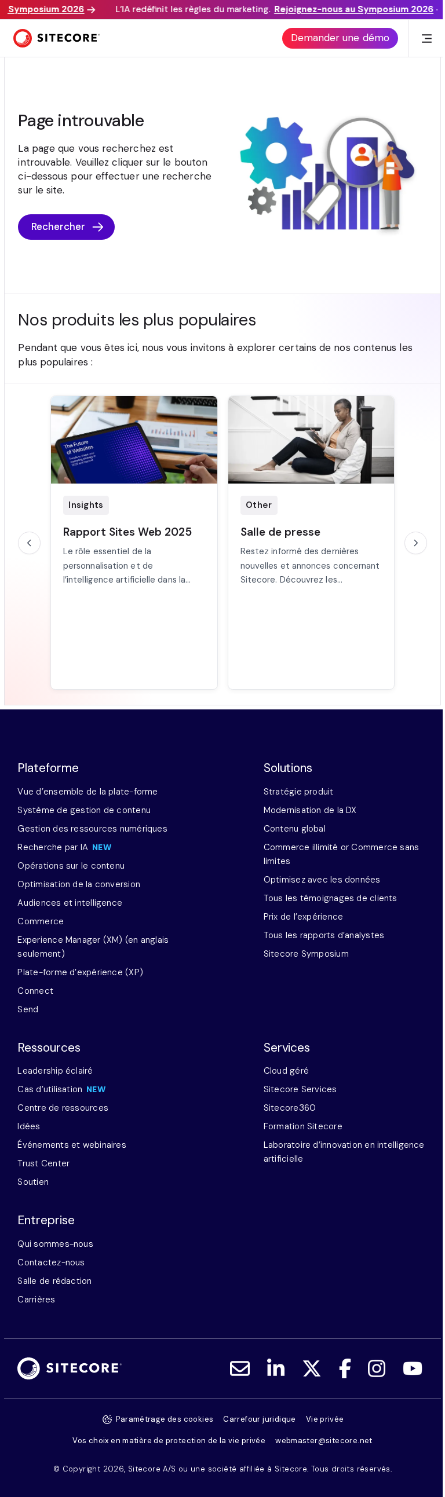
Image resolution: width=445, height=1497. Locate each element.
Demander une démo (340, 37)
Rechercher (58, 226)
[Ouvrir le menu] (427, 38)
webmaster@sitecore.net (324, 1440)
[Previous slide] (29, 543)
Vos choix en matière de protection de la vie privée (168, 1440)
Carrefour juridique (259, 1419)
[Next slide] (415, 543)
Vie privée (325, 1419)
